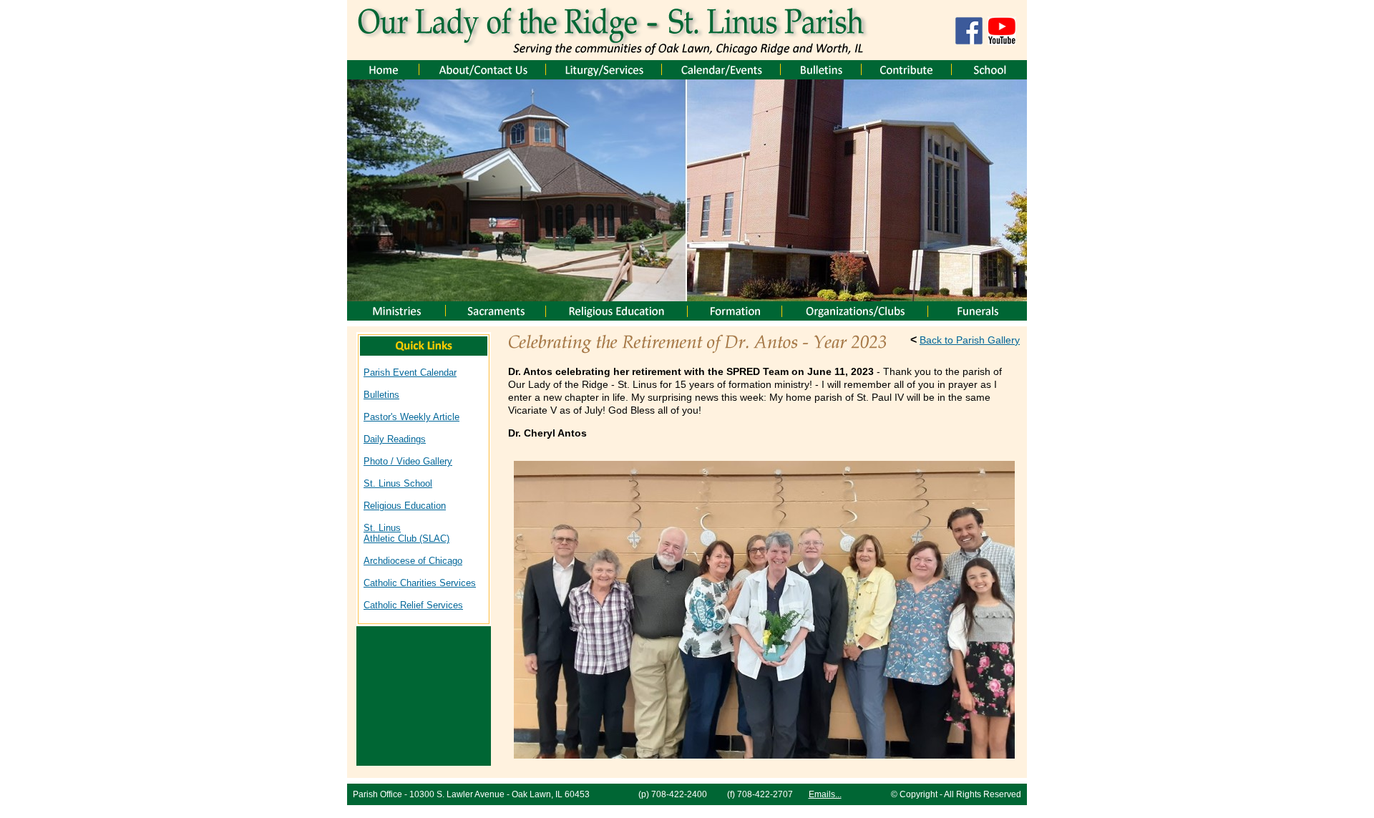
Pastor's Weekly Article (411, 417)
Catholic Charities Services (420, 583)
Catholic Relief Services (413, 605)
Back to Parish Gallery (970, 340)
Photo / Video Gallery (408, 461)
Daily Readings (395, 439)
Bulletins (381, 394)
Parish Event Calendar (410, 372)
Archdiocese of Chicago (413, 560)
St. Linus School (398, 483)
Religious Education (405, 505)
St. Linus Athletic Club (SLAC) (406, 533)
